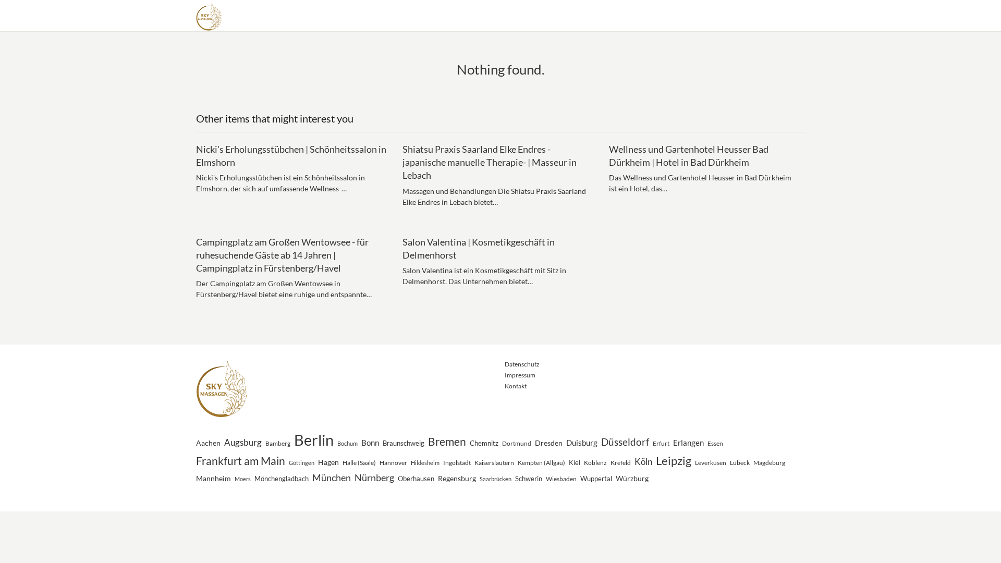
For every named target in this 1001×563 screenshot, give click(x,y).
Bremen (447, 441)
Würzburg (632, 478)
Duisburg (581, 442)
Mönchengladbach (281, 478)
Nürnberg (374, 477)
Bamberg (277, 443)
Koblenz (595, 463)
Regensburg (457, 478)
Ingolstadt (457, 463)
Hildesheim (425, 462)
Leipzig (673, 461)
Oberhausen (416, 478)
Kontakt (516, 386)
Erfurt (661, 443)
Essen (715, 443)
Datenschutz (522, 364)
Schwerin (528, 479)
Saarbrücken (495, 478)
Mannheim (213, 478)
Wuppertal (596, 479)
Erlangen (688, 442)
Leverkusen (710, 463)
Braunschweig (403, 443)
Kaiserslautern (494, 462)
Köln (643, 461)
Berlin (314, 440)
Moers (243, 478)
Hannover (393, 463)
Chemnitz (484, 443)
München (331, 477)
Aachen (208, 442)
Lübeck (740, 463)
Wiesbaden (561, 479)
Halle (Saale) (359, 463)
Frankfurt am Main (240, 461)
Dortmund (516, 443)
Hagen (328, 462)
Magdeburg (769, 463)
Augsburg (243, 442)
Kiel (574, 463)
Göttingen (301, 462)
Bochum (347, 443)
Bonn (370, 442)
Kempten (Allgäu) (541, 463)
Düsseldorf (625, 442)
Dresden (549, 442)
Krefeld (621, 463)
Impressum (520, 375)
